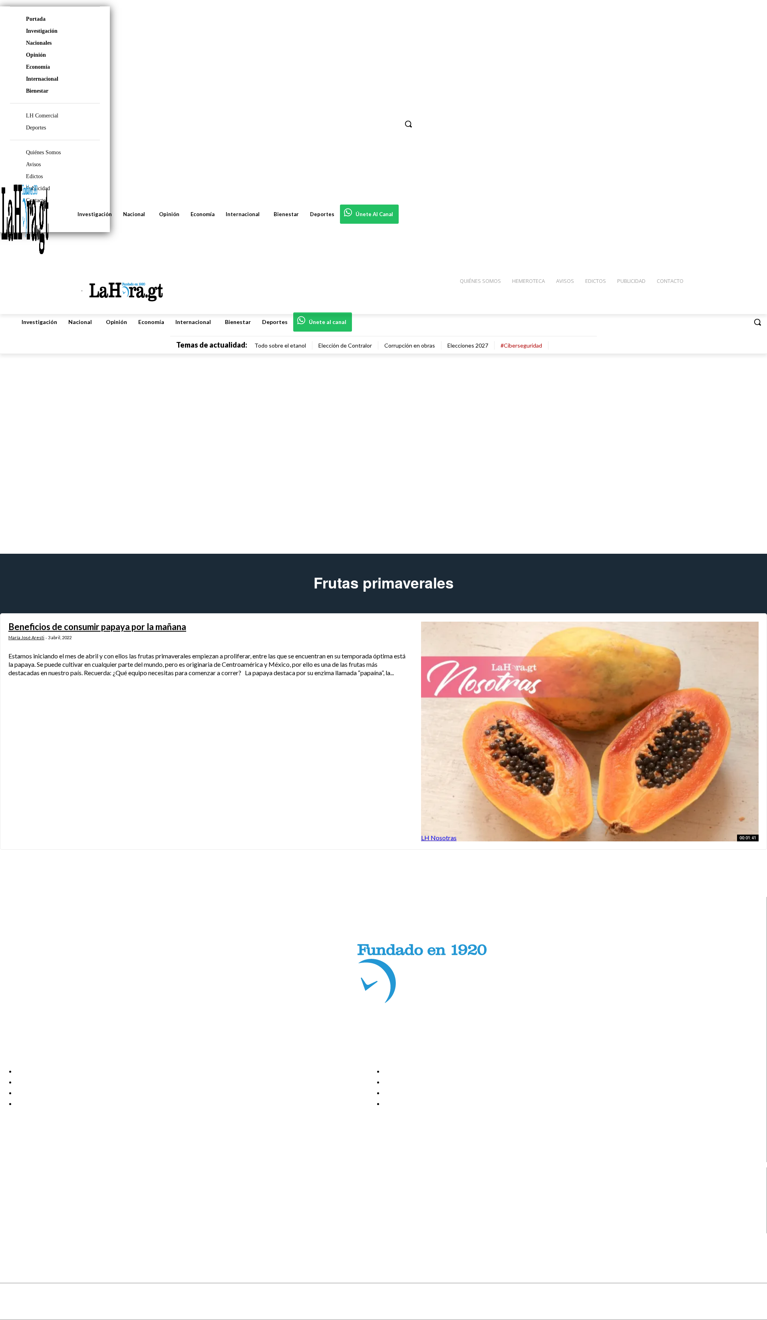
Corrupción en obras (409, 345)
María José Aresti (26, 637)
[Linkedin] (13, 1208)
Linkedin (35, 1207)
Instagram (38, 1197)
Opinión (36, 55)
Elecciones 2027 (467, 345)
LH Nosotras (439, 837)
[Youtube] (13, 1228)
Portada (36, 19)
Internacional (42, 79)
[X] (13, 1218)
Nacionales (39, 43)
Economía (38, 67)
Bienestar (37, 91)
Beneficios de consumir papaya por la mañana (97, 626)
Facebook (37, 1187)
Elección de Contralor (345, 345)
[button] (757, 322)
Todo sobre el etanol (280, 345)
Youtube (35, 1228)
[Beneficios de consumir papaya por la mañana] (590, 731)
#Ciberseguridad (521, 345)
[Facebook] (13, 1188)
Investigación (42, 31)
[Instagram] (13, 1198)
